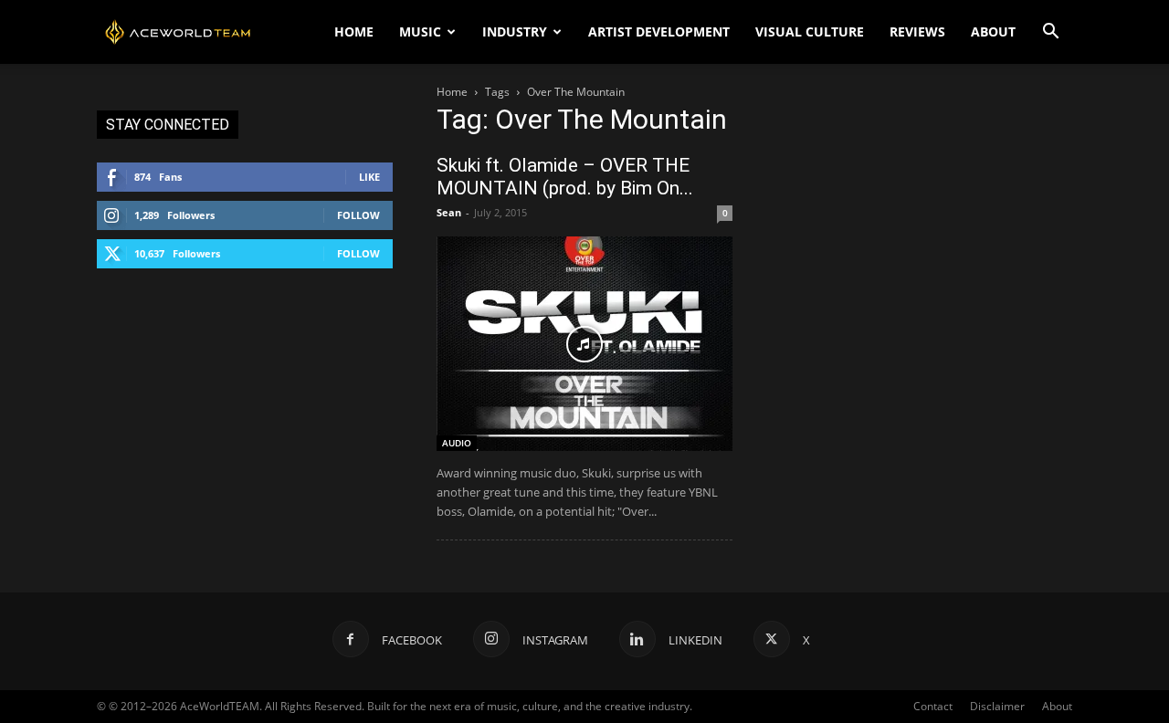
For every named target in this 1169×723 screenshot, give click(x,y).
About (1057, 706)
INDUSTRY (514, 31)
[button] (1050, 33)
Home (452, 92)
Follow (358, 215)
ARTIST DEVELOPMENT (659, 31)
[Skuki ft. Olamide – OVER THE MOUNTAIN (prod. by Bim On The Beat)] (584, 343)
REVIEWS (917, 31)
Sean (449, 212)
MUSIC (420, 31)
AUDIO (456, 442)
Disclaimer (997, 706)
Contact (933, 706)
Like (369, 176)
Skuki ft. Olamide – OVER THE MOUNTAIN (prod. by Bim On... (565, 176)
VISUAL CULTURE (809, 31)
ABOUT (993, 31)
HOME (354, 31)
